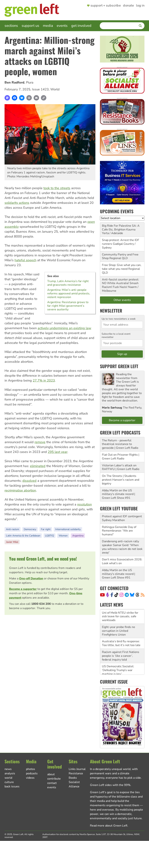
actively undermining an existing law (64, 328)
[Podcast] (107, 595)
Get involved (81, 25)
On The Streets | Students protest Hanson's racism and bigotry (120, 480)
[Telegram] (127, 595)
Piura (29, 82)
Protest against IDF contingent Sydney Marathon (122, 518)
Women (63, 535)
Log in (140, 6)
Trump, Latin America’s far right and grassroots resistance (68, 283)
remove (40, 442)
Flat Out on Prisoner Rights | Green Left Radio (120, 457)
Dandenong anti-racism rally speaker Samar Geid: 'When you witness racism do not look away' (122, 547)
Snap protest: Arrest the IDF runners (120, 242)
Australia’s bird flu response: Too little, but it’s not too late (121, 643)
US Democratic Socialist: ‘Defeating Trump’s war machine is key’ (118, 670)
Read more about (108, 826)
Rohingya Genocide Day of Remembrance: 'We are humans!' (119, 531)
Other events (122, 300)
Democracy (30, 529)
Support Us (30, 25)
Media (48, 25)
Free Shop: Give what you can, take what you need (121, 267)
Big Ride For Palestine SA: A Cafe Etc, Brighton (121, 228)
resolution (84, 504)
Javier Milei (12, 542)
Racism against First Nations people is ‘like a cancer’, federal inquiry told (120, 656)
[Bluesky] (22, 98)
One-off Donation (31, 578)
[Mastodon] (7, 98)
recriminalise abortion (20, 490)
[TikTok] (116, 595)
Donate (128, 6)
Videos (30, 778)
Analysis (10, 773)
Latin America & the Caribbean (23, 535)
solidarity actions (17, 203)
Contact (52, 783)
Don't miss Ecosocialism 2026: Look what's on (122, 561)
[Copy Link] (43, 98)
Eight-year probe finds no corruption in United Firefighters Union (118, 631)
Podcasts (32, 773)
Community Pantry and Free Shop (120, 256)
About (51, 774)
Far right (46, 529)
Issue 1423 (40, 89)
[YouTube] (102, 595)
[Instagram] (121, 595)
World (55, 89)
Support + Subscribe (105, 6)
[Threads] (137, 595)
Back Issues (12, 786)
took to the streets (56, 188)
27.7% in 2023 (44, 380)
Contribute (54, 779)
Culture (9, 782)
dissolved (29, 480)
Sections (11, 25)
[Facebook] (14, 98)
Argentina (77, 535)
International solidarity (68, 529)
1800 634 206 (41, 604)
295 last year (57, 452)
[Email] (36, 98)
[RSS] (142, 595)
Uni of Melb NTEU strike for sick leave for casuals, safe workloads (120, 616)
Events (62, 25)
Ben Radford (14, 82)
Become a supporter (23, 589)
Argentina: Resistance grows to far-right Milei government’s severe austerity (67, 305)
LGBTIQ (49, 535)
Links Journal (77, 769)
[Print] (29, 98)
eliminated (37, 466)
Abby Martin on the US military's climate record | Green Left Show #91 (118, 494)
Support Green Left (119, 366)
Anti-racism (12, 529)
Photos (30, 769)
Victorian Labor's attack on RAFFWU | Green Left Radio (120, 467)
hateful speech (25, 260)
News (8, 769)
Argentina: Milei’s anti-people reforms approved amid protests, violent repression (68, 293)
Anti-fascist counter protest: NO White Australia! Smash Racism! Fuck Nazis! (120, 283)
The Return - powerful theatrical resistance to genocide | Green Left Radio (120, 444)
